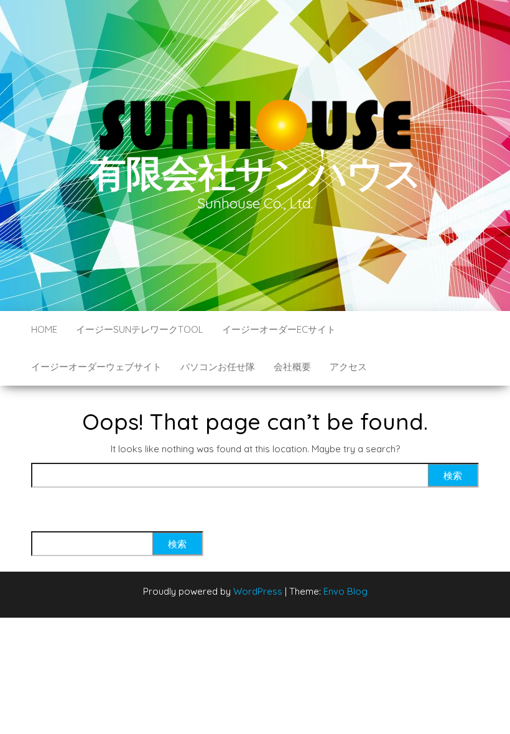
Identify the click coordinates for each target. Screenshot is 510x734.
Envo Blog (345, 591)
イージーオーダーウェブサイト (96, 367)
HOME (44, 329)
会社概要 (292, 367)
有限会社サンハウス (255, 172)
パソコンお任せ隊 (217, 367)
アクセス (348, 367)
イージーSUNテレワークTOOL (139, 329)
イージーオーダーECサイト (279, 329)
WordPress (257, 591)
